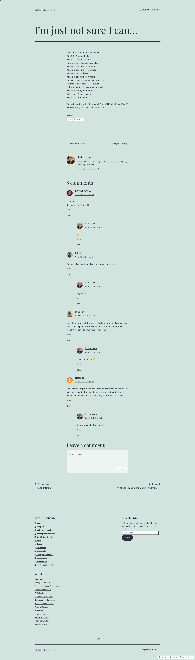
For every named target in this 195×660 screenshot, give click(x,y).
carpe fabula (40, 614)
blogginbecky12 (41, 624)
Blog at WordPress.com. (150, 649)
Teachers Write (45, 9)
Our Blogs (155, 10)
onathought (40, 579)
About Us (144, 10)
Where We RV (40, 610)
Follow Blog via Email (131, 518)
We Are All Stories (42, 617)
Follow (127, 538)
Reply (69, 215)
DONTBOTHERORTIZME (44, 603)
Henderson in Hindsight (45, 600)
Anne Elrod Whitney (43, 589)
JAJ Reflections (41, 593)
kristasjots (91, 223)
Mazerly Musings (41, 607)
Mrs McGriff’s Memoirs (44, 596)
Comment (121, 469)
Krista (126, 144)
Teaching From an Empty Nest (47, 586)
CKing (78, 253)
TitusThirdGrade (41, 621)
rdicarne (79, 312)
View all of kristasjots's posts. (89, 169)
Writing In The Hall (42, 583)
